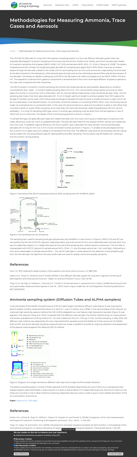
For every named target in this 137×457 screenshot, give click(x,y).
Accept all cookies (115, 454)
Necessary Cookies (23, 439)
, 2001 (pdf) (27, 401)
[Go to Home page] (25, 5)
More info (56, 435)
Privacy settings (68, 429)
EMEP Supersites (119, 5)
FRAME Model (102, 5)
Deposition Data (62, 5)
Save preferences (21, 454)
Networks (48, 5)
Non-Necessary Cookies (25, 445)
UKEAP (75, 5)
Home (12, 51)
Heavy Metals (87, 5)
